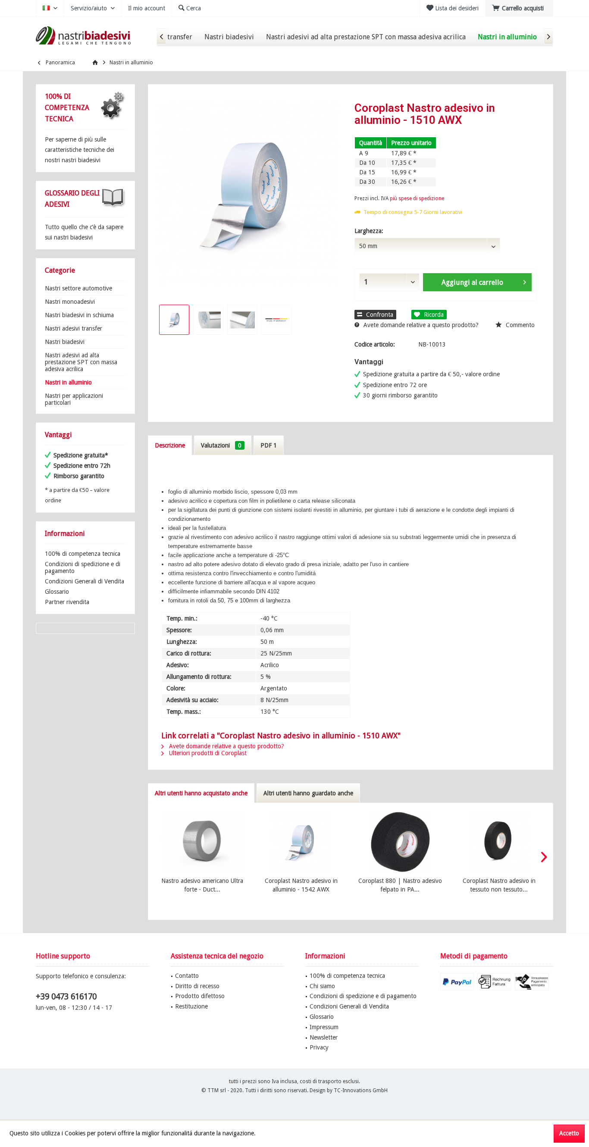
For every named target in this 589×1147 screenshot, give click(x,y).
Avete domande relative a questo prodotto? (420, 324)
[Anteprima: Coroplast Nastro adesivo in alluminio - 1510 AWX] (174, 320)
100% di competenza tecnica (82, 553)
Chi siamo (322, 986)
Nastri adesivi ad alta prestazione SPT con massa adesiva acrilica (81, 362)
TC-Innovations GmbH (361, 1090)
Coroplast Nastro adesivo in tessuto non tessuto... (499, 885)
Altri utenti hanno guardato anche (308, 793)
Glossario (57, 591)
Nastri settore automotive (78, 288)
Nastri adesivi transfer (73, 328)
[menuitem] (519, 8)
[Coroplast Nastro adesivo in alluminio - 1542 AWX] (301, 842)
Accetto (569, 1133)
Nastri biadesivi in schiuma (79, 315)
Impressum (324, 1027)
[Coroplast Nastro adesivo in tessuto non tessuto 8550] (499, 842)
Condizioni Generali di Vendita (84, 581)
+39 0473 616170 (66, 997)
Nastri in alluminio (68, 382)
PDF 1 (268, 445)
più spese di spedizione (417, 198)
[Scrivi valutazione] (445, 131)
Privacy (319, 1047)
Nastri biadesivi (65, 341)
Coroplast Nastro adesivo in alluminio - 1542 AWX (301, 885)
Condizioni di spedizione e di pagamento (82, 567)
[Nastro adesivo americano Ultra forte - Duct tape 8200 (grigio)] (202, 842)
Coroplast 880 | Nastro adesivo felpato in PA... (400, 885)
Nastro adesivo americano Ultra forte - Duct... (202, 885)
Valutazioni (221, 445)
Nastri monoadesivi (70, 301)
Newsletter (324, 1037)
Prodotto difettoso (200, 996)
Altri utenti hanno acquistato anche (201, 793)
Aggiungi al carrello (472, 282)
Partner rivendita (67, 602)
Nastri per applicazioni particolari (74, 399)
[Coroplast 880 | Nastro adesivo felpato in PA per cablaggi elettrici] (400, 842)
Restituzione (191, 1006)
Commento (519, 324)
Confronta (378, 314)
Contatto (187, 975)
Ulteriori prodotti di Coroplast (207, 753)
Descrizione (170, 445)
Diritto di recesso (197, 986)
